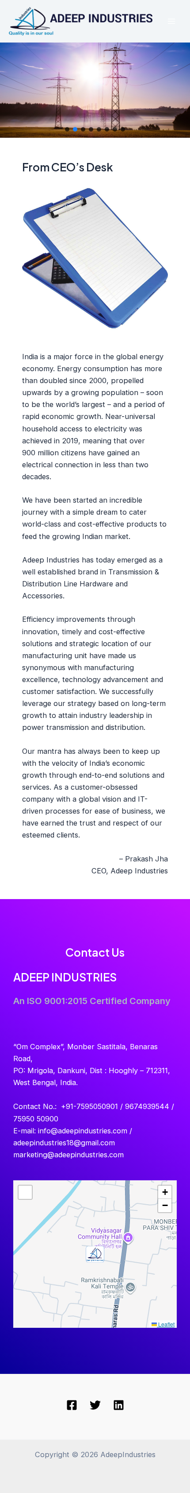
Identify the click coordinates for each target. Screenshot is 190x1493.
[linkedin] (118, 1405)
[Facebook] (71, 1405)
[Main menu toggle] (171, 21)
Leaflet (166, 1324)
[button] (67, 129)
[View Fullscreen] (25, 1192)
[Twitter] (95, 1405)
